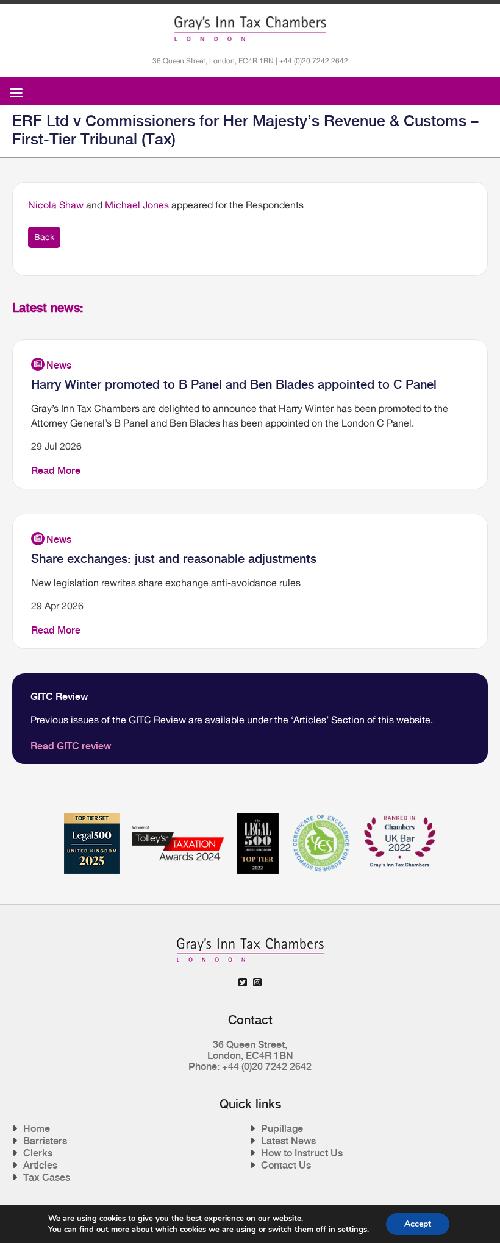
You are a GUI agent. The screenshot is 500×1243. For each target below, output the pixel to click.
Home (36, 1129)
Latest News (288, 1141)
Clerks (37, 1153)
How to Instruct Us (302, 1153)
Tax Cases (46, 1177)
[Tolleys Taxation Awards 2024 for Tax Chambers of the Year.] (178, 817)
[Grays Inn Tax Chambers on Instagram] (257, 982)
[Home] (250, 28)
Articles (40, 1165)
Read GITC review (70, 746)
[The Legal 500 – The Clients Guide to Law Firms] (258, 817)
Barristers (45, 1141)
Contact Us (286, 1165)
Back (44, 237)
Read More (55, 470)
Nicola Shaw (56, 204)
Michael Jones (137, 204)
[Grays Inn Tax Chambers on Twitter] (243, 982)
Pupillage (282, 1129)
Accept (417, 1224)
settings (352, 1229)
